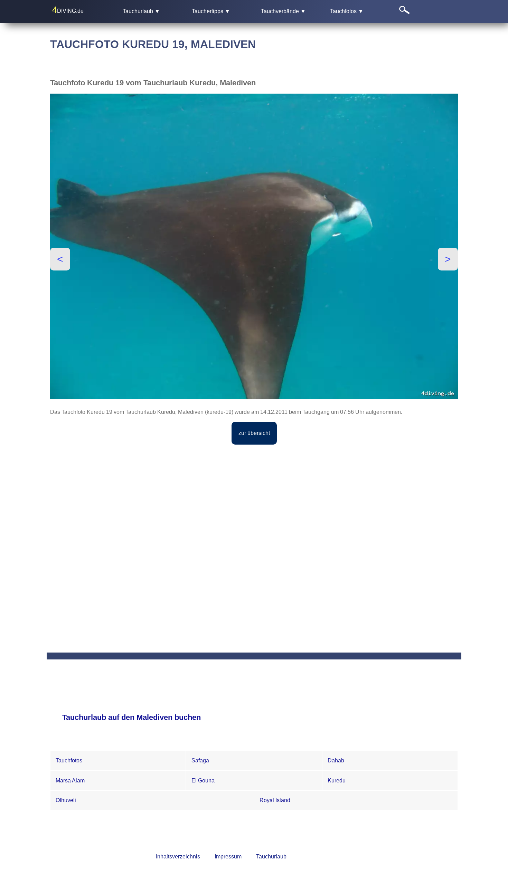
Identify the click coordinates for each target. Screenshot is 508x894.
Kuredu (337, 780)
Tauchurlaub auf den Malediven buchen (131, 717)
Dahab (336, 760)
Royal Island (275, 800)
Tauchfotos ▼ (347, 11)
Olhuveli (66, 800)
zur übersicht (254, 433)
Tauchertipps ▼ (211, 11)
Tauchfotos (69, 760)
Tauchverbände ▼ (283, 11)
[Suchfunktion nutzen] (426, 11)
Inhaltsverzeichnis (178, 856)
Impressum (228, 856)
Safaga (200, 760)
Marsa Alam (70, 780)
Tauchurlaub (271, 856)
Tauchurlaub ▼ (141, 11)
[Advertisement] (254, 498)
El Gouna (203, 780)
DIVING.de (68, 10)
